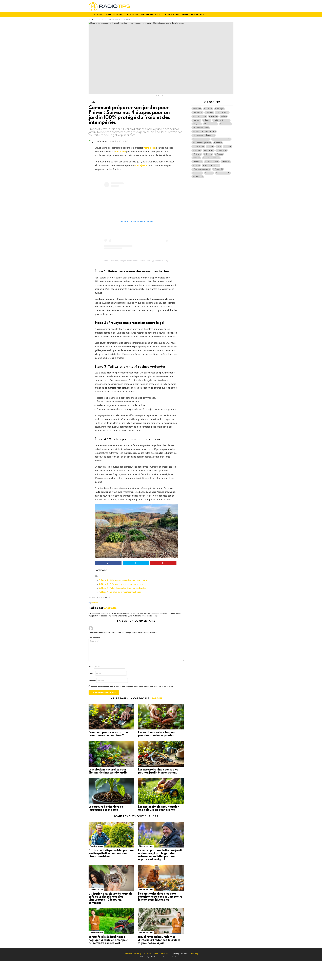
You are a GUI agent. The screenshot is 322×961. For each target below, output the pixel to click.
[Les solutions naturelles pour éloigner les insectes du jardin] (111, 754)
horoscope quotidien (222, 139)
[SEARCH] (231, 14)
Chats (224, 116)
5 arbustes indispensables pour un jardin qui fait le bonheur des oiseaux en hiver (111, 853)
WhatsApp (198, 177)
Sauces (197, 165)
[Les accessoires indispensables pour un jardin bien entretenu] (161, 754)
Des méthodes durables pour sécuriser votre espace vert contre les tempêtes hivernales (160, 896)
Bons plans (197, 15)
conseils (197, 120)
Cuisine (207, 120)
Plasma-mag (193, 954)
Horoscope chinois (201, 127)
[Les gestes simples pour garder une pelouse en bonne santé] (161, 791)
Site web (92, 680)
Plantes (197, 158)
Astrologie (96, 15)
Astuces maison (200, 116)
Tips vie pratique (150, 15)
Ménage (197, 150)
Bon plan (214, 116)
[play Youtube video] (136, 531)
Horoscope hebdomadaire (205, 131)
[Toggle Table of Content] (96, 576)
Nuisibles (197, 154)
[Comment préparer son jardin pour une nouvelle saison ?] (111, 716)
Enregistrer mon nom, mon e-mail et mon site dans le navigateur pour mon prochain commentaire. (132, 686)
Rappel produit (213, 161)
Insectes (219, 143)
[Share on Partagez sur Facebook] (108, 563)
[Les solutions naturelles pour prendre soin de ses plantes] (161, 716)
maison (228, 146)
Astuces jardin (222, 112)
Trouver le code (223, 173)
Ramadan (198, 161)
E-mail (92, 673)
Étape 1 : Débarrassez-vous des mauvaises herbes (125, 580)
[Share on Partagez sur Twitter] (136, 563)
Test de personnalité (202, 169)
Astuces (95, 598)
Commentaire (95, 637)
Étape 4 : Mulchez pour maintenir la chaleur (121, 592)
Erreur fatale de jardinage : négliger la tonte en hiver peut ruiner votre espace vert (108, 940)
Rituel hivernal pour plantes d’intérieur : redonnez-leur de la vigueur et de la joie (159, 940)
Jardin (106, 598)
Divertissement (113, 15)
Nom (91, 666)
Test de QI (219, 169)
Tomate (210, 173)
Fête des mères (211, 124)
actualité (197, 109)
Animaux (208, 109)
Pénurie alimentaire (211, 158)
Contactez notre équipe (133, 954)
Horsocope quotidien (202, 143)
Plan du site (163, 954)
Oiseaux (209, 154)
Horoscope (226, 124)
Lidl (219, 146)
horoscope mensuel (201, 139)
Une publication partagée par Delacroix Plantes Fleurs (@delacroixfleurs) (136, 261)
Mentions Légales (151, 954)
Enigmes (197, 124)
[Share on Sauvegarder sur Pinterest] (163, 563)
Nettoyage (222, 150)
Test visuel (198, 173)
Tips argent (131, 15)
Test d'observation (211, 165)
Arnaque (220, 109)
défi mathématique (222, 120)
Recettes (226, 161)
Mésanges (209, 150)
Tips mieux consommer (175, 15)
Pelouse (220, 154)
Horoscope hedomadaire (204, 135)
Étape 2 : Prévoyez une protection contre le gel (123, 584)
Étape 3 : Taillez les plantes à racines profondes (123, 588)
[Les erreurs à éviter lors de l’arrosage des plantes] (111, 791)
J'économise (199, 146)
